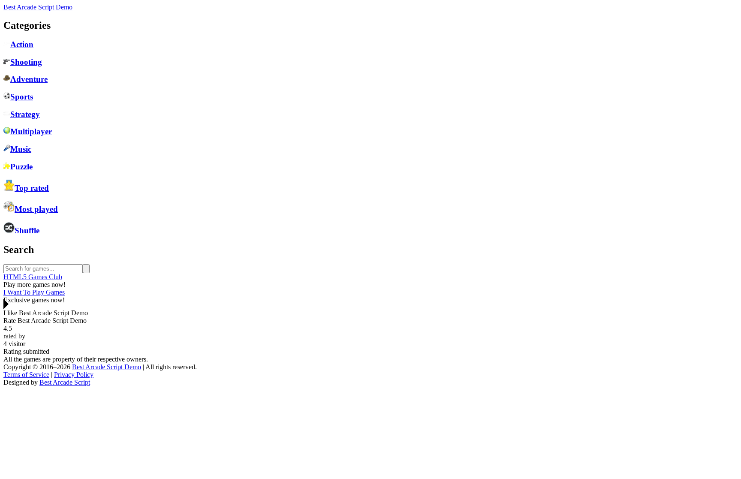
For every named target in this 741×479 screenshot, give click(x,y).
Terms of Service (26, 374)
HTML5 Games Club (32, 276)
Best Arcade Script (64, 382)
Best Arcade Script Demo (37, 7)
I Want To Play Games (34, 292)
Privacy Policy (73, 374)
